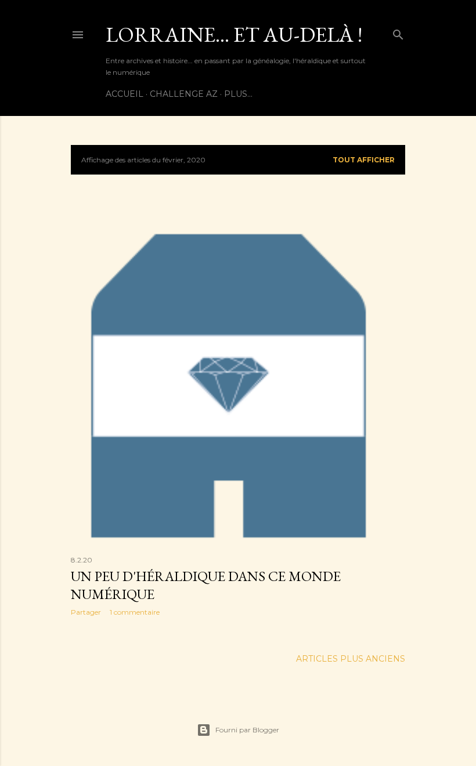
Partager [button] (86, 612)
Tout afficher (364, 159)
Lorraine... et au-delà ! (234, 34)
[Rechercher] (398, 32)
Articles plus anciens (350, 659)
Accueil (124, 94)
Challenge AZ (184, 94)
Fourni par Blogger (247, 729)
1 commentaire (135, 612)
